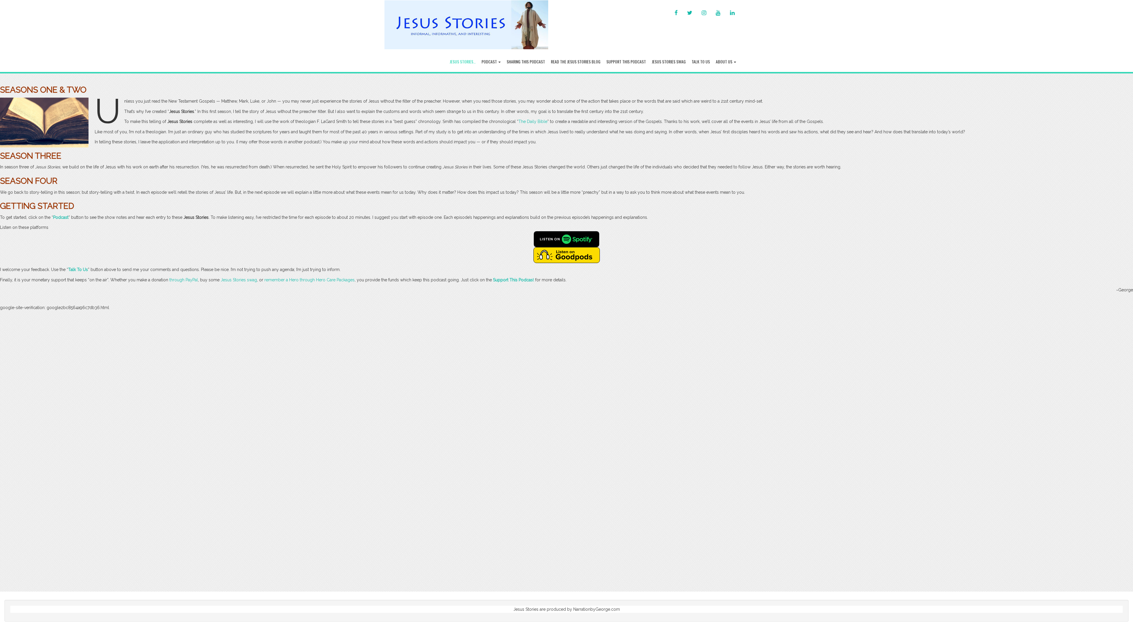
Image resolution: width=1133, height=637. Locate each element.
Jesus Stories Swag (669, 61)
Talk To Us (701, 61)
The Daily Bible (532, 121)
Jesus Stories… (463, 61)
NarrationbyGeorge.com (596, 609)
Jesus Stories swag (239, 280)
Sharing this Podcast (526, 61)
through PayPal (183, 280)
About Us (724, 61)
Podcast (490, 61)
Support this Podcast (626, 61)
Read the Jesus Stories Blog (575, 61)
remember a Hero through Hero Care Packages (309, 280)
